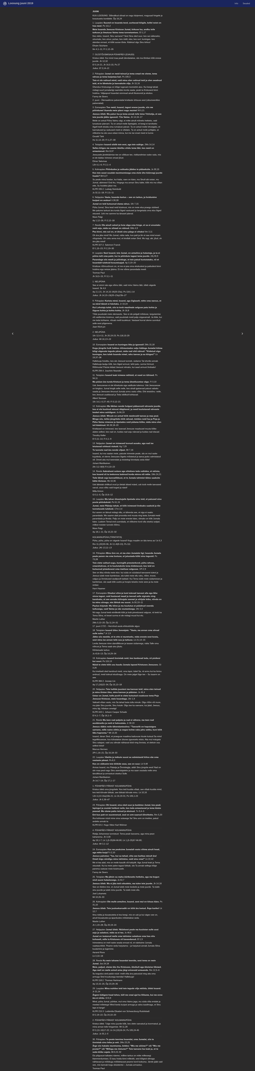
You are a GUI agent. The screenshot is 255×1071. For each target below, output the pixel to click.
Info (236, 3)
